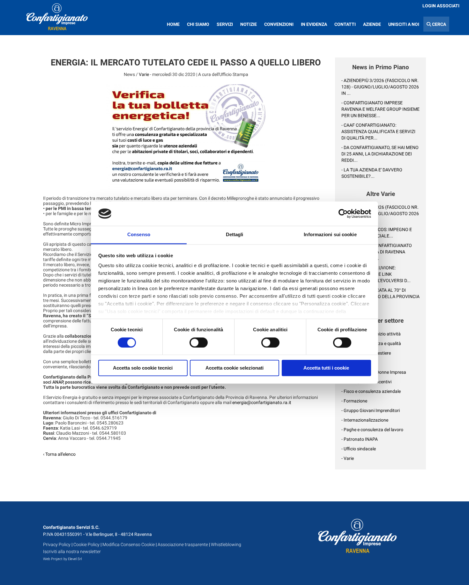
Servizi (225, 24)
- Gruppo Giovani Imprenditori (370, 410)
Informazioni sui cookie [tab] (330, 234)
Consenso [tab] (138, 234)
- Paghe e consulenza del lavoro (372, 429)
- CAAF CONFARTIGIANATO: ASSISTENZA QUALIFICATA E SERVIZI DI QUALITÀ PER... (378, 131)
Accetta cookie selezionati (234, 368)
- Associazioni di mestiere (366, 353)
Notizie (248, 24)
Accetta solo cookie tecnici (143, 368)
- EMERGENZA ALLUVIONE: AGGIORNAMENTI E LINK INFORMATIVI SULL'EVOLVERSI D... (376, 274)
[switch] (199, 342)
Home (173, 24)
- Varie (347, 458)
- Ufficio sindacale (358, 448)
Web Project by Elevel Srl (62, 559)
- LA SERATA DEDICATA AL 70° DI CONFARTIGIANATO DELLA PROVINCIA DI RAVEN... (380, 296)
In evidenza (314, 24)
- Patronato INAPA (359, 439)
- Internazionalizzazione (364, 420)
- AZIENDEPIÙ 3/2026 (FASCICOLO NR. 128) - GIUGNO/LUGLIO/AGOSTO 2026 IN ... (380, 87)
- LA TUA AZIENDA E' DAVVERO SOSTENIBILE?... (371, 173)
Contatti (345, 24)
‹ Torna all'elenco (59, 454)
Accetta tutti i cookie (326, 368)
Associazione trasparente (183, 544)
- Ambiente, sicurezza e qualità (371, 343)
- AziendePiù (353, 362)
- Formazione (354, 400)
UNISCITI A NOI (403, 24)
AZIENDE (372, 24)
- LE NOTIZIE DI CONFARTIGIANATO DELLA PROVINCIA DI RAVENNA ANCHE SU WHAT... (376, 252)
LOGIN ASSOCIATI (440, 5)
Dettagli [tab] (234, 234)
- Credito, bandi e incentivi (366, 381)
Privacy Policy (57, 544)
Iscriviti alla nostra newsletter (72, 551)
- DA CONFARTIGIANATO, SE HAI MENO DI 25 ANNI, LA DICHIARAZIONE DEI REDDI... (380, 154)
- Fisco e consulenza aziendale (371, 391)
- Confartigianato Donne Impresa (373, 372)
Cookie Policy (86, 544)
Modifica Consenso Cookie (128, 544)
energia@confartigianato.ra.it (261, 402)
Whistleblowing (226, 544)
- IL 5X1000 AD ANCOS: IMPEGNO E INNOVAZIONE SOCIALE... (376, 232)
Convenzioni (279, 24)
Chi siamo (198, 24)
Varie (144, 74)
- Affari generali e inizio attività (371, 333)
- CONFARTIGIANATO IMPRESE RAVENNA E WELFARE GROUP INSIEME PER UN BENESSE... (380, 109)
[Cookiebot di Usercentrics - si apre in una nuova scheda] (343, 213)
